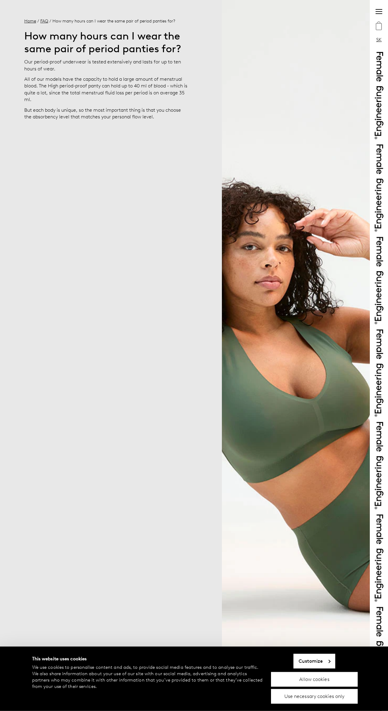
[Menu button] (379, 11)
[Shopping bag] (379, 26)
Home (30, 21)
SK (379, 40)
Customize (311, 661)
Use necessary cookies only (314, 696)
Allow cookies (314, 679)
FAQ (44, 21)
